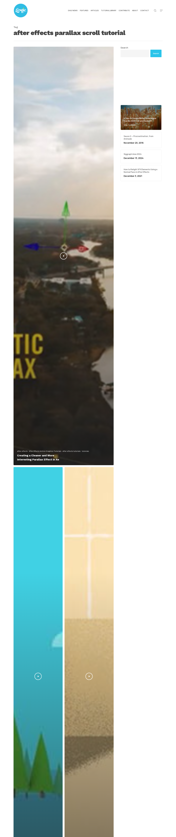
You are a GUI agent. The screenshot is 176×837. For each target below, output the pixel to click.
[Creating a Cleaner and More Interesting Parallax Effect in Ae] (64, 256)
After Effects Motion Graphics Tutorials (45, 451)
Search (124, 47)
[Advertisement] (141, 81)
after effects (22, 451)
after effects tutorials (71, 451)
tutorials (85, 451)
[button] (161, 10)
